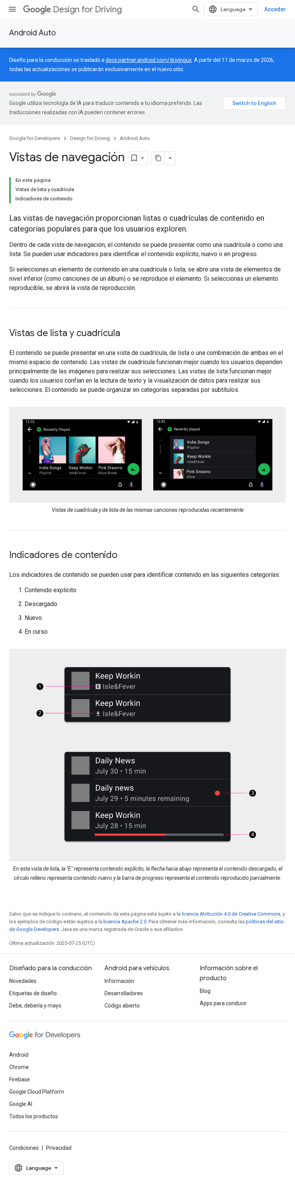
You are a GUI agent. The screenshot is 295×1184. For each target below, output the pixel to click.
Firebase (19, 1079)
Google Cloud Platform (36, 1092)
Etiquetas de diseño (33, 993)
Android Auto (32, 33)
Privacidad (58, 1148)
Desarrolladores (123, 993)
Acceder (275, 9)
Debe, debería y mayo (35, 1005)
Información (119, 981)
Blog (205, 991)
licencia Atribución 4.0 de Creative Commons (231, 914)
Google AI (20, 1104)
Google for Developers (34, 138)
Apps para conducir (223, 1003)
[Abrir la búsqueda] (196, 9)
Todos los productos (33, 1116)
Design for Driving (87, 9)
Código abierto (122, 1005)
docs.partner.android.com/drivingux (149, 60)
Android (18, 1055)
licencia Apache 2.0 (124, 921)
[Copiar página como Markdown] (158, 158)
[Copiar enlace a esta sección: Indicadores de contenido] (125, 555)
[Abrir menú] (12, 9)
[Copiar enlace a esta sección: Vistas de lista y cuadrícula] (128, 333)
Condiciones (24, 1148)
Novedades (22, 981)
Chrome (19, 1067)
